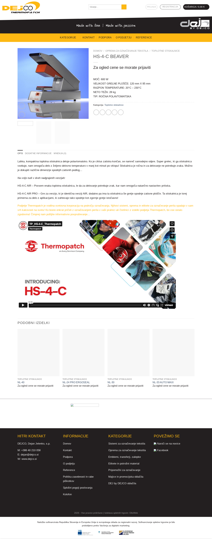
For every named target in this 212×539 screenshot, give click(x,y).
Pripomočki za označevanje (124, 470)
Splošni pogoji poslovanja (77, 487)
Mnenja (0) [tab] (60, 153)
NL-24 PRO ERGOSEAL (76, 382)
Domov (97, 51)
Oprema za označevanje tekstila (126, 51)
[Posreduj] (124, 6)
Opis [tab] (20, 153)
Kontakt (89, 37)
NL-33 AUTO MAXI (163, 382)
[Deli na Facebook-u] (96, 112)
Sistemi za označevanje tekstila (126, 443)
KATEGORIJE (68, 37)
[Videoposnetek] (22, 105)
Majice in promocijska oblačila (125, 476)
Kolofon (67, 494)
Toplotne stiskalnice (165, 51)
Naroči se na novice (168, 443)
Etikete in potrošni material (123, 463)
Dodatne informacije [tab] (38, 153)
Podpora (105, 37)
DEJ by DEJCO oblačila (122, 483)
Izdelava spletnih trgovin (116, 513)
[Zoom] (22, 115)
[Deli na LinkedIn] (121, 112)
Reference (144, 37)
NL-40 (21, 382)
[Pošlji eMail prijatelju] (108, 112)
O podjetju (124, 37)
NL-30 (111, 382)
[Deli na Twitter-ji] (102, 112)
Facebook (162, 450)
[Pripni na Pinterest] (114, 112)
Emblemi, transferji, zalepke (124, 456)
